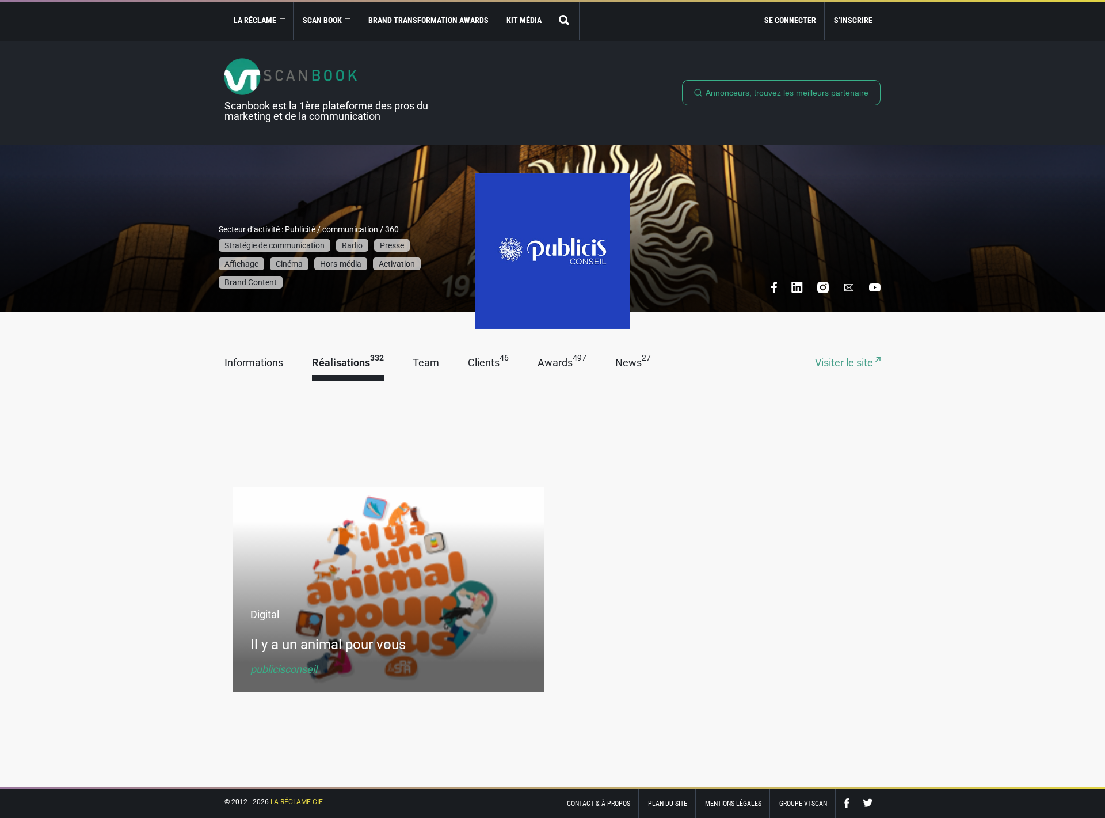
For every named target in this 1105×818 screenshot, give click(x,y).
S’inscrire (853, 20)
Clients (488, 363)
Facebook (849, 803)
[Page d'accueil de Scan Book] (330, 76)
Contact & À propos (598, 804)
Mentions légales (733, 804)
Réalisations (348, 363)
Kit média (524, 20)
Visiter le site (845, 363)
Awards (562, 363)
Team (426, 363)
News (633, 363)
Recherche (564, 21)
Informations (253, 363)
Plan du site (667, 804)
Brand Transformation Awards (428, 20)
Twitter (868, 803)
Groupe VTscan (803, 804)
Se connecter (790, 20)
